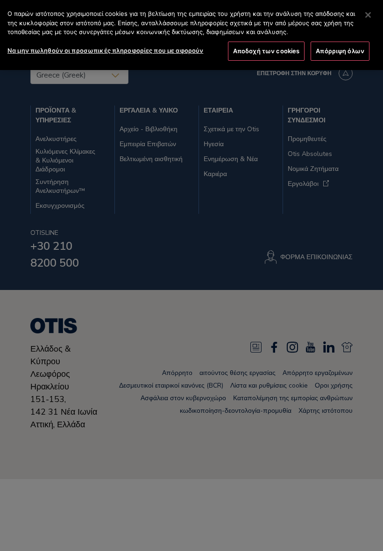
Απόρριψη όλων (340, 51)
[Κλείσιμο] (368, 15)
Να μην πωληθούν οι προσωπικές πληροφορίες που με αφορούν (105, 50)
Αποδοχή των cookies (266, 51)
